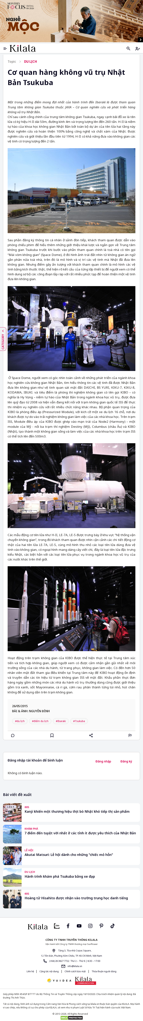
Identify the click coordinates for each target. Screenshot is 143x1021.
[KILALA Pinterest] (101, 925)
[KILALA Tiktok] (112, 925)
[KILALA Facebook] (57, 925)
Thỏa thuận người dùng (103, 971)
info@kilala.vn (74, 966)
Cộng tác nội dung (49, 971)
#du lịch (20, 721)
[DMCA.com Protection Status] (71, 1018)
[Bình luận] (13, 735)
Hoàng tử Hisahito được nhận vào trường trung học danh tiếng (76, 898)
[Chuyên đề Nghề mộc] (71, 21)
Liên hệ (30, 971)
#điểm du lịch (40, 721)
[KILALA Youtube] (79, 925)
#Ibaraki (61, 721)
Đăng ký (126, 761)
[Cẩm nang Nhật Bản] (38, 927)
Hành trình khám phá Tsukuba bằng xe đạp (60, 876)
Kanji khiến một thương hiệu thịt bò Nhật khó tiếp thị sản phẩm (77, 811)
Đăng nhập (103, 761)
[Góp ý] (130, 735)
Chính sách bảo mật (75, 971)
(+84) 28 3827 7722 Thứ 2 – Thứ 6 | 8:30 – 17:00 (74, 961)
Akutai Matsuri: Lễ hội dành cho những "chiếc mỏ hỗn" (69, 855)
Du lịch (30, 61)
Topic (12, 61)
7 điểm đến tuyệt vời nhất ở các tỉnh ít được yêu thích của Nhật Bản (80, 833)
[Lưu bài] (52, 735)
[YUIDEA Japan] (59, 981)
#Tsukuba (79, 721)
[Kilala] (23, 48)
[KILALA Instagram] (90, 925)
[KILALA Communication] (85, 981)
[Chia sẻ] (91, 735)
